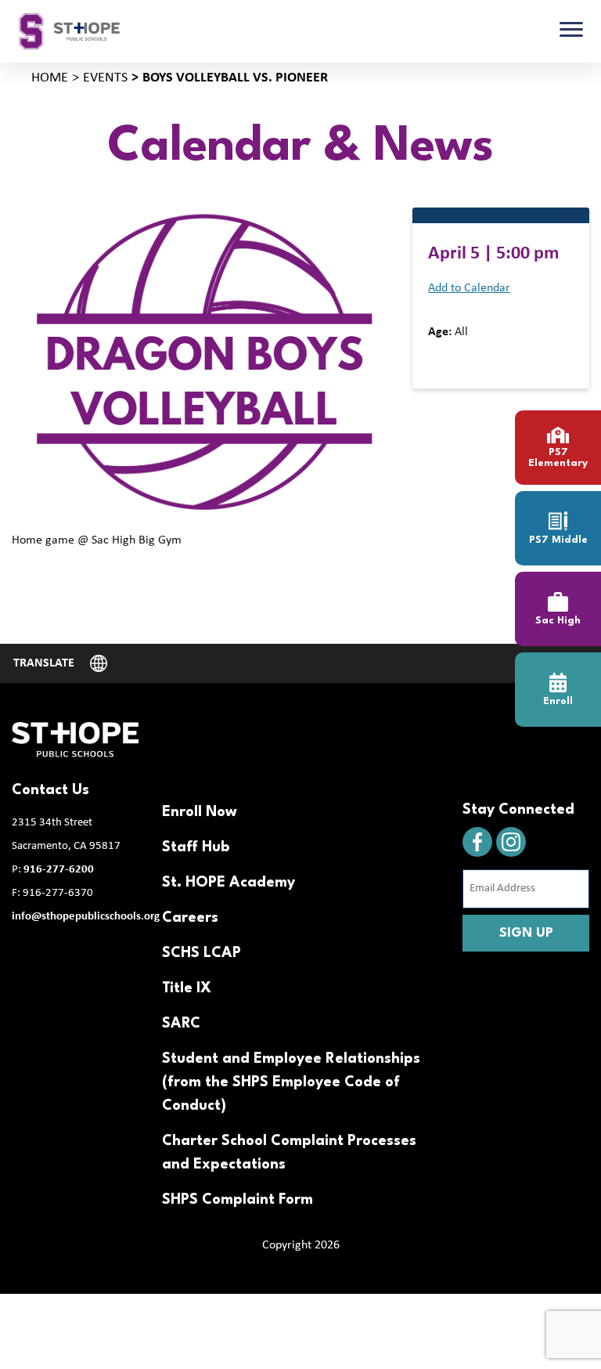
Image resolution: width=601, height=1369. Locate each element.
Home (49, 77)
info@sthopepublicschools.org (86, 917)
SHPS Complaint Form (237, 1200)
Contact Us (50, 790)
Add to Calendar (469, 288)
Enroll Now (199, 812)
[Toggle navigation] (571, 31)
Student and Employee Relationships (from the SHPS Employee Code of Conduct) (291, 1082)
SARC (181, 1024)
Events (105, 77)
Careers (190, 918)
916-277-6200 (58, 870)
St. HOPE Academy (228, 883)
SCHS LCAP (201, 953)
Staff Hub (195, 847)
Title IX (186, 988)
